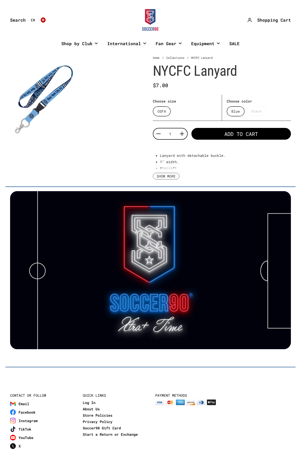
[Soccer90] (150, 20)
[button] (16, 20)
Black (256, 111)
